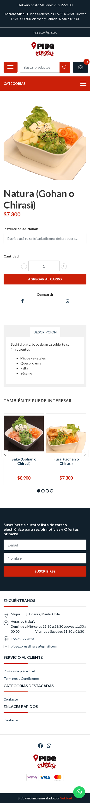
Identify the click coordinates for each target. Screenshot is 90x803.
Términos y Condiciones (22, 678)
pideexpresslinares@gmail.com (34, 646)
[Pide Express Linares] (43, 49)
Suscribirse (45, 571)
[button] (38, 491)
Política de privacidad (19, 671)
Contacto (11, 699)
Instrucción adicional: (21, 229)
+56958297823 (22, 639)
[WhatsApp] (49, 746)
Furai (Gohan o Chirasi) (66, 461)
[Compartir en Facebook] (22, 301)
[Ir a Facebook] (40, 746)
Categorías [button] (14, 83)
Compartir (45, 294)
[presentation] (4, 453)
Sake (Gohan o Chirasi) (24, 461)
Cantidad (11, 256)
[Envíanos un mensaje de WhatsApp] (79, 792)
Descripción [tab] (45, 332)
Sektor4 (66, 798)
